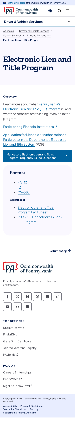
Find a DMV (10, 334)
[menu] (68, 11)
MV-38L (24, 192)
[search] (59, 11)
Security (34, 409)
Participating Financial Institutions (30, 126)
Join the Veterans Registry (20, 348)
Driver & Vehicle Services (23, 22)
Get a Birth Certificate (17, 341)
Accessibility (10, 406)
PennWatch (10, 379)
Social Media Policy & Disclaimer (20, 412)
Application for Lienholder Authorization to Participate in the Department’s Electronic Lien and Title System (34, 139)
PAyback (9, 354)
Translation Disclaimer (14, 409)
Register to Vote (13, 327)
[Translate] (50, 10)
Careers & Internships (17, 372)
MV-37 (23, 182)
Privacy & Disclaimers (31, 406)
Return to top (58, 251)
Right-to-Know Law (16, 386)
